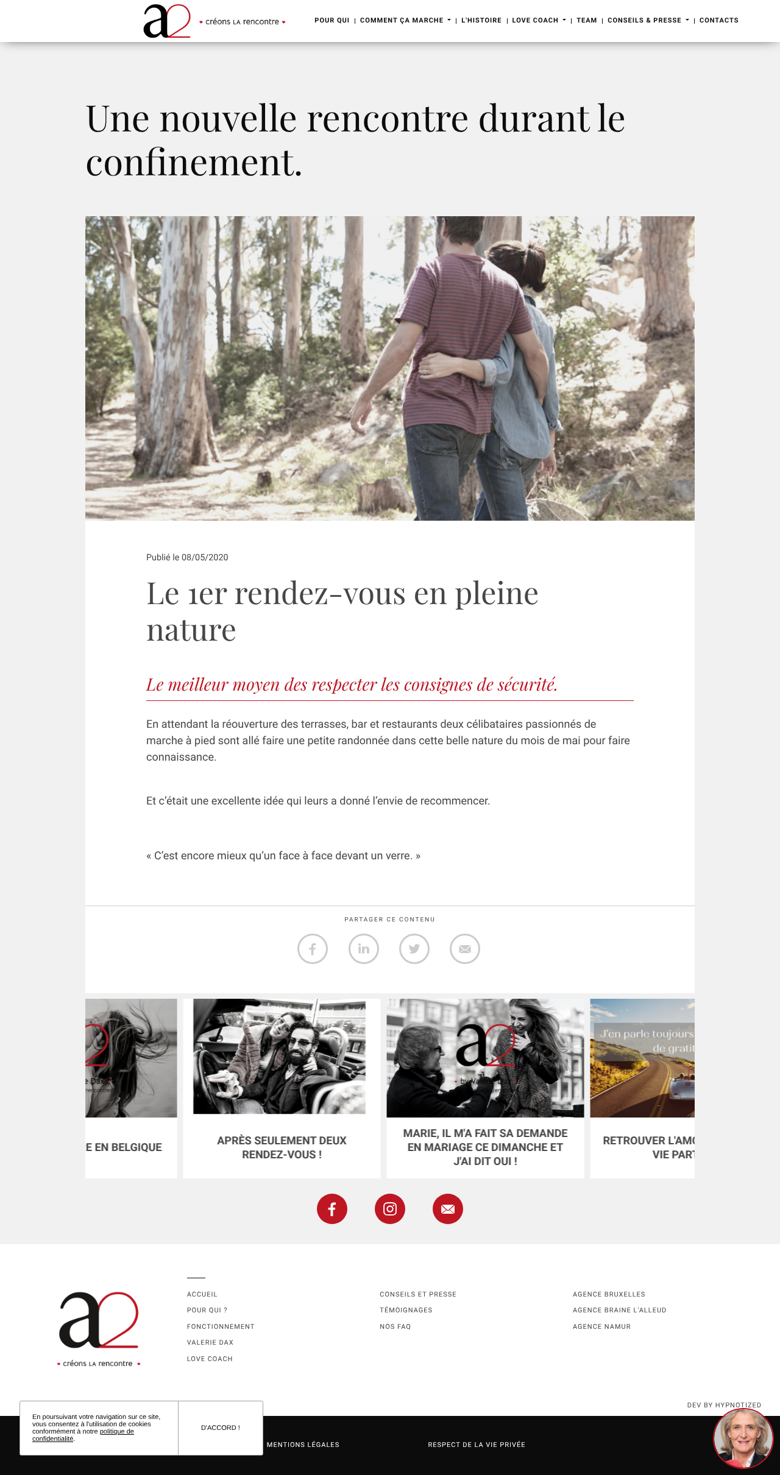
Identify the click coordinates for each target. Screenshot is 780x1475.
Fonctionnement (221, 1327)
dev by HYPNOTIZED (724, 1405)
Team (586, 20)
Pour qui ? (207, 1310)
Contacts (719, 20)
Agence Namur (602, 1327)
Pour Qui (332, 20)
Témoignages (406, 1310)
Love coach (210, 1359)
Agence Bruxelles (609, 1294)
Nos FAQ (395, 1327)
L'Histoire (481, 20)
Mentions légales (303, 1445)
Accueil (202, 1294)
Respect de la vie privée (476, 1445)
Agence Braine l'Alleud (620, 1310)
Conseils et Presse (418, 1294)
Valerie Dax (210, 1343)
